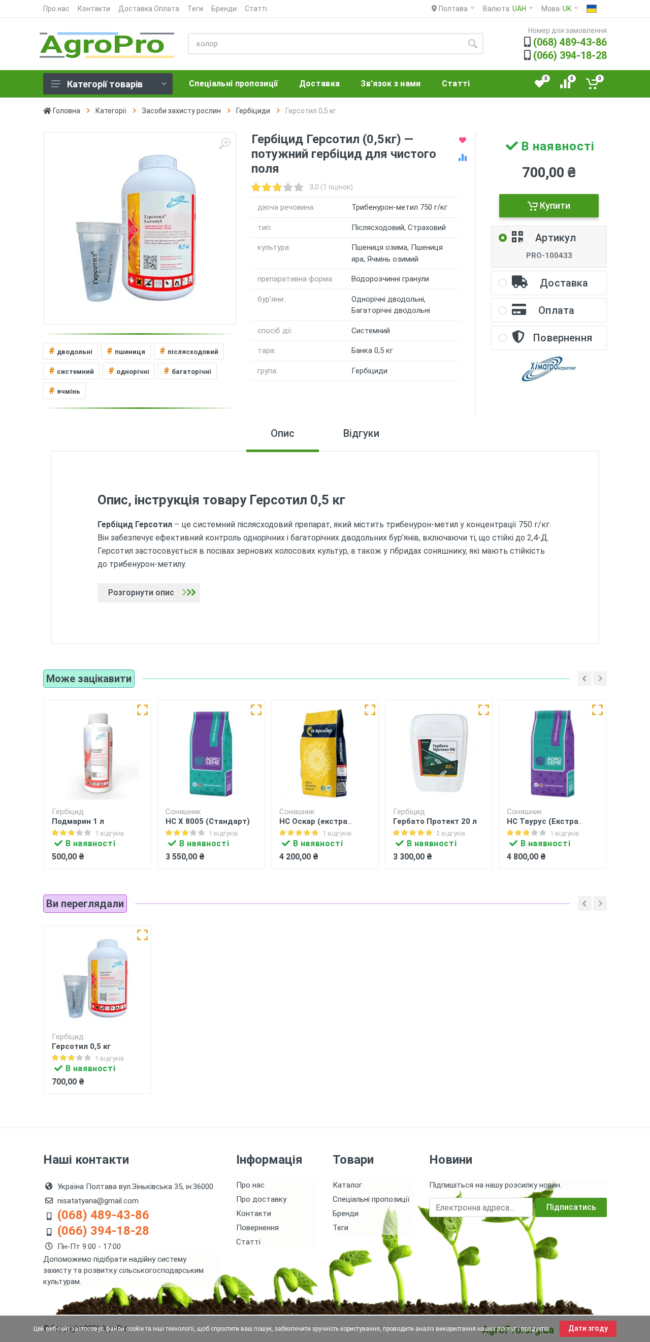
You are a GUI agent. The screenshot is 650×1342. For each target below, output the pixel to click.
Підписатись (571, 1207)
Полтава (452, 9)
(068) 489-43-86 (570, 42)
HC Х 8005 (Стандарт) (208, 821)
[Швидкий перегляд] (142, 710)
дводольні (70, 350)
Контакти (94, 8)
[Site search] (472, 43)
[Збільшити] (224, 143)
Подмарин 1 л (78, 821)
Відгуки (361, 433)
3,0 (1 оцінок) (331, 187)
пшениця (126, 350)
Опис (283, 433)
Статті (256, 8)
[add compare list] (462, 157)
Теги (195, 8)
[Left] (585, 678)
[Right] (600, 678)
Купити (554, 205)
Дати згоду (588, 1328)
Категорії (110, 111)
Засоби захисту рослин (181, 111)
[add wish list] (462, 140)
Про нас (56, 8)
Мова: (556, 9)
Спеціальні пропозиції (371, 1199)
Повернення (257, 1227)
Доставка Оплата (148, 8)
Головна (65, 111)
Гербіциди (253, 111)
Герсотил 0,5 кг (81, 1046)
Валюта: (504, 9)
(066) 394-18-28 (570, 55)
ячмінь (64, 390)
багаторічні (187, 370)
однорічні (128, 370)
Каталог (347, 1185)
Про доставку (261, 1199)
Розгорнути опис (141, 592)
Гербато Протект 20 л (435, 821)
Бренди (224, 8)
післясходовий (188, 350)
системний (71, 370)
